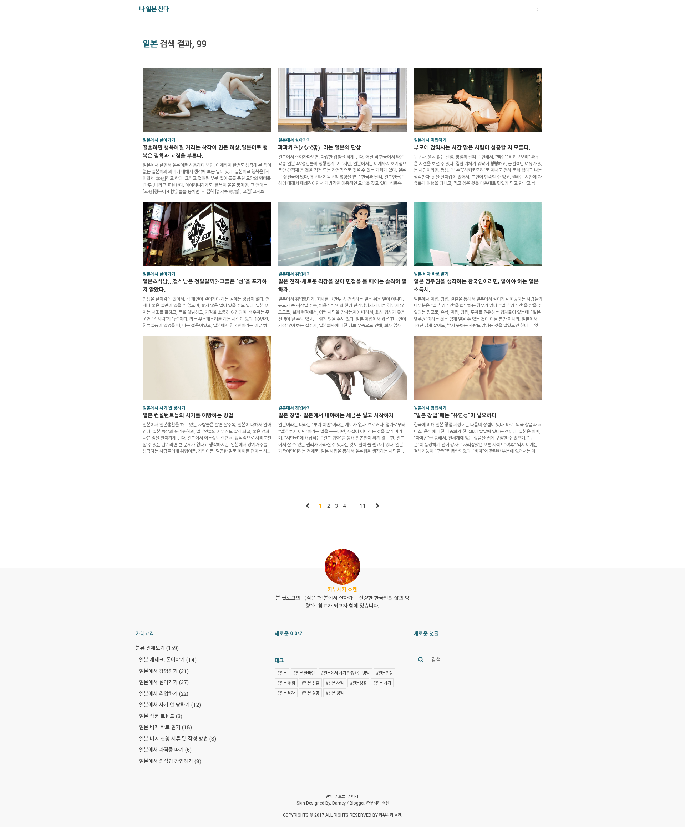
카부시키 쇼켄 (377, 803)
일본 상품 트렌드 (160, 716)
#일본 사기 (382, 683)
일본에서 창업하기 (164, 671)
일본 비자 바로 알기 (165, 727)
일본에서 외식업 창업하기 (170, 761)
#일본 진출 (310, 683)
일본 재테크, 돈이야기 (168, 659)
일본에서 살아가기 (164, 682)
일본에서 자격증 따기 (165, 749)
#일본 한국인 (304, 673)
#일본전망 (384, 673)
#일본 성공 (310, 693)
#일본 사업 (335, 683)
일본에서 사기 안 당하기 (170, 704)
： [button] (538, 8)
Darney (339, 803)
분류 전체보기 (157, 647)
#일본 (282, 673)
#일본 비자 (286, 693)
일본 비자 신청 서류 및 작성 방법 (177, 738)
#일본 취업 (286, 683)
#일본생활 (358, 683)
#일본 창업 (335, 693)
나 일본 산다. (155, 9)
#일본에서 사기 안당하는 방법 (345, 673)
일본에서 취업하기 (163, 693)
